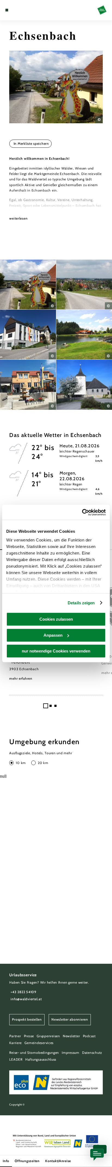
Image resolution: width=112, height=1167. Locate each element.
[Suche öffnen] (23, 10)
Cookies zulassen (56, 619)
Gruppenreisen (48, 1036)
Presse (29, 1036)
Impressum (70, 1053)
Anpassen (53, 635)
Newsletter (71, 1036)
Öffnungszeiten (27, 1161)
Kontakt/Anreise (58, 1161)
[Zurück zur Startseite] (102, 10)
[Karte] (15, 10)
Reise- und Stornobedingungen (34, 1053)
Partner (15, 1036)
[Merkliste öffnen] (19, 10)
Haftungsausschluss (40, 1059)
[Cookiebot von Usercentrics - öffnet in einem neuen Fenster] (82, 512)
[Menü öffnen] (6, 10)
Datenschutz (92, 1053)
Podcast (89, 1036)
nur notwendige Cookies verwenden (56, 651)
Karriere (15, 1043)
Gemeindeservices (39, 1043)
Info (6, 1161)
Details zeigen (81, 603)
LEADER (15, 1059)
